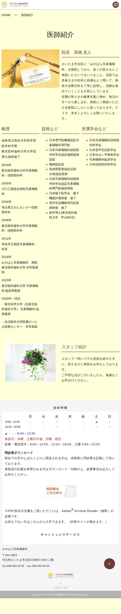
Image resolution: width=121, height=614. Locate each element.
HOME (6, 15)
